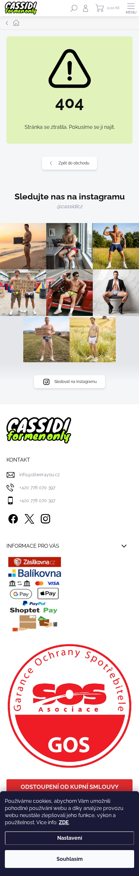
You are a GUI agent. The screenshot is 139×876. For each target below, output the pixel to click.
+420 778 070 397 (37, 487)
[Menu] (131, 8)
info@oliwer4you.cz (39, 474)
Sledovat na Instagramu (75, 381)
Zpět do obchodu (74, 163)
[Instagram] (44, 517)
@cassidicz (69, 206)
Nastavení (69, 838)
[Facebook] (12, 517)
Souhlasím (70, 859)
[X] (28, 517)
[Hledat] (74, 8)
